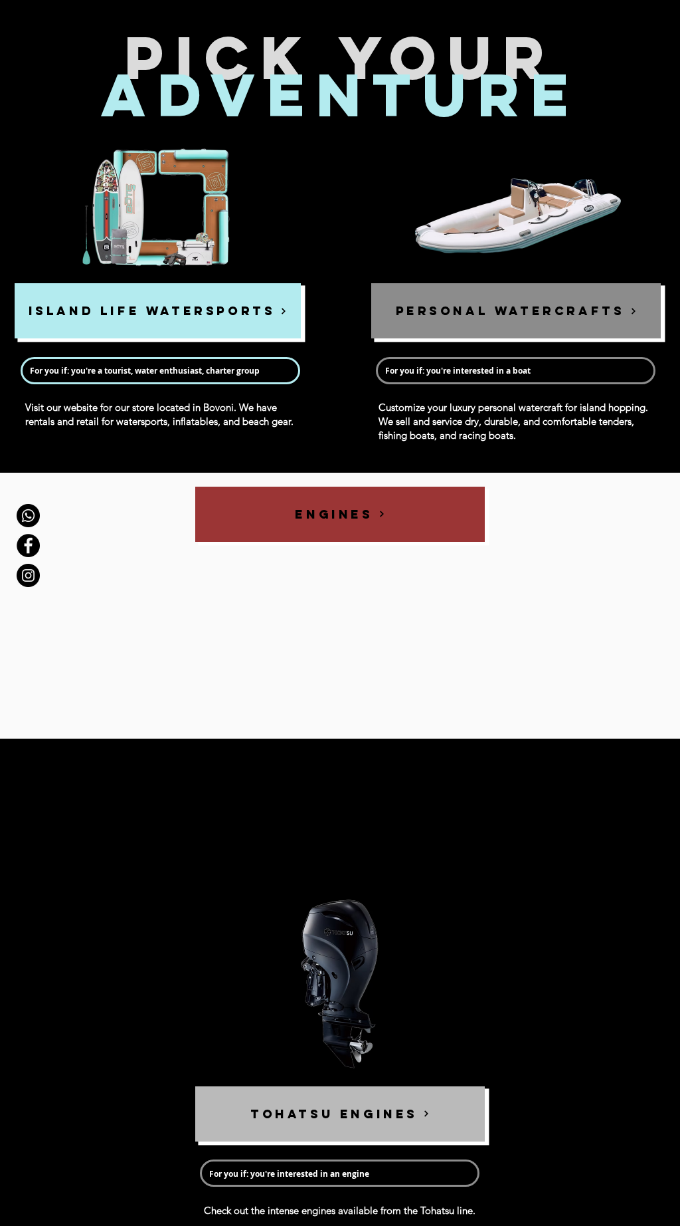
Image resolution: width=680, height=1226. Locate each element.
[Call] (28, 515)
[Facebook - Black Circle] (28, 545)
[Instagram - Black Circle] (28, 575)
